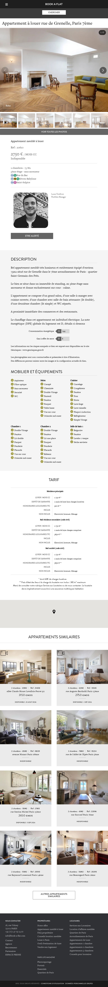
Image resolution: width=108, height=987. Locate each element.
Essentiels (41, 969)
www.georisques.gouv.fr (33, 349)
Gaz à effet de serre (45, 338)
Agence (8, 943)
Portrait (40, 965)
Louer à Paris (43, 939)
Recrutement (11, 947)
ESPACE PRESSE (13, 954)
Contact (9, 940)
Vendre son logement (47, 947)
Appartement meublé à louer (50, 929)
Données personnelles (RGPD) (79, 983)
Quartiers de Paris (78, 932)
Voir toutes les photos (54, 131)
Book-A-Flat (54, 4)
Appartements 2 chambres (81, 947)
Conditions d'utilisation (52, 983)
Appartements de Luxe (80, 939)
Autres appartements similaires (54, 895)
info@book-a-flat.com (15, 935)
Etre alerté (32, 235)
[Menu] (7, 4)
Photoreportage (44, 961)
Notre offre (42, 925)
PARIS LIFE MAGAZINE (46, 957)
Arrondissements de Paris (81, 936)
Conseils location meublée (49, 936)
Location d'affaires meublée (82, 929)
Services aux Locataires (80, 925)
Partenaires (10, 951)
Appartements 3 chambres (81, 950)
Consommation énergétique (41, 331)
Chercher (54, 12)
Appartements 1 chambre (81, 943)
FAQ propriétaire (45, 932)
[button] (103, 70)
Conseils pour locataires (80, 954)
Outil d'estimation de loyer (49, 943)
